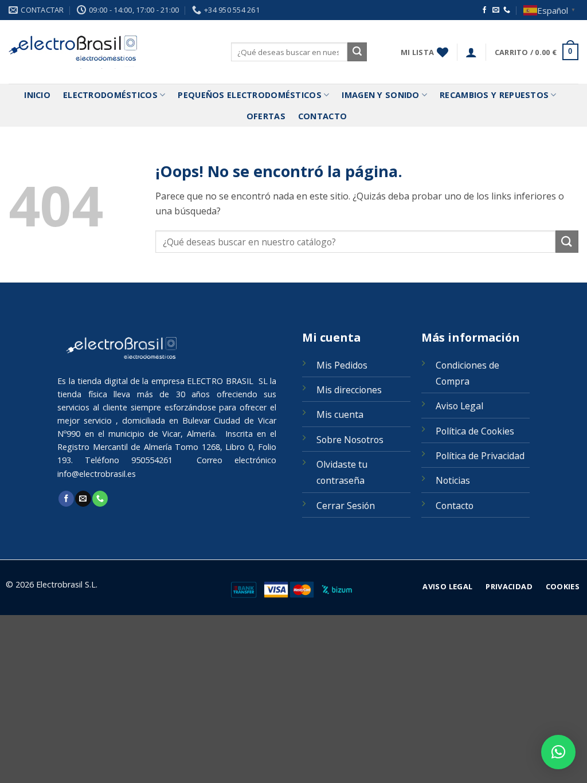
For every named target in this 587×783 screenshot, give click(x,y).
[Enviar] (357, 52)
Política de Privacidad (480, 455)
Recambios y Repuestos (494, 94)
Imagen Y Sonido (380, 94)
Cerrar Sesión (345, 505)
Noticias (453, 480)
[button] (471, 52)
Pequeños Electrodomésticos (250, 94)
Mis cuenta (339, 414)
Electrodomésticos (110, 94)
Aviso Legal (459, 406)
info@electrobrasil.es (96, 473)
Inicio (37, 94)
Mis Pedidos (341, 365)
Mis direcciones (349, 389)
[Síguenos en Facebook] (484, 10)
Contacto (322, 116)
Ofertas (265, 116)
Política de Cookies (475, 431)
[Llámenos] (506, 10)
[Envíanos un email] (495, 10)
